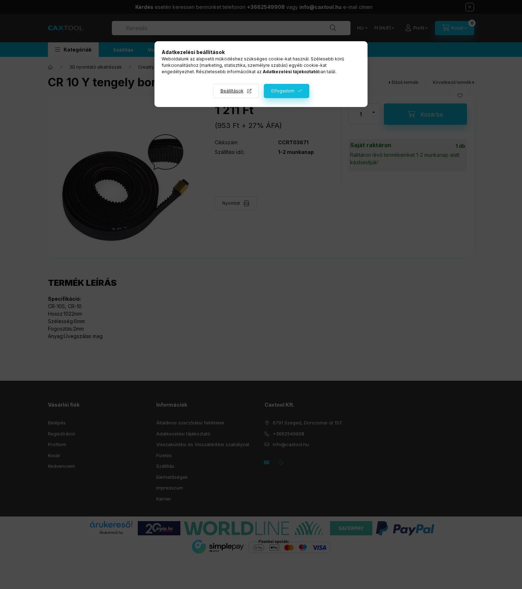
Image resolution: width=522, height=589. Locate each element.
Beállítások (232, 90)
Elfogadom (282, 90)
